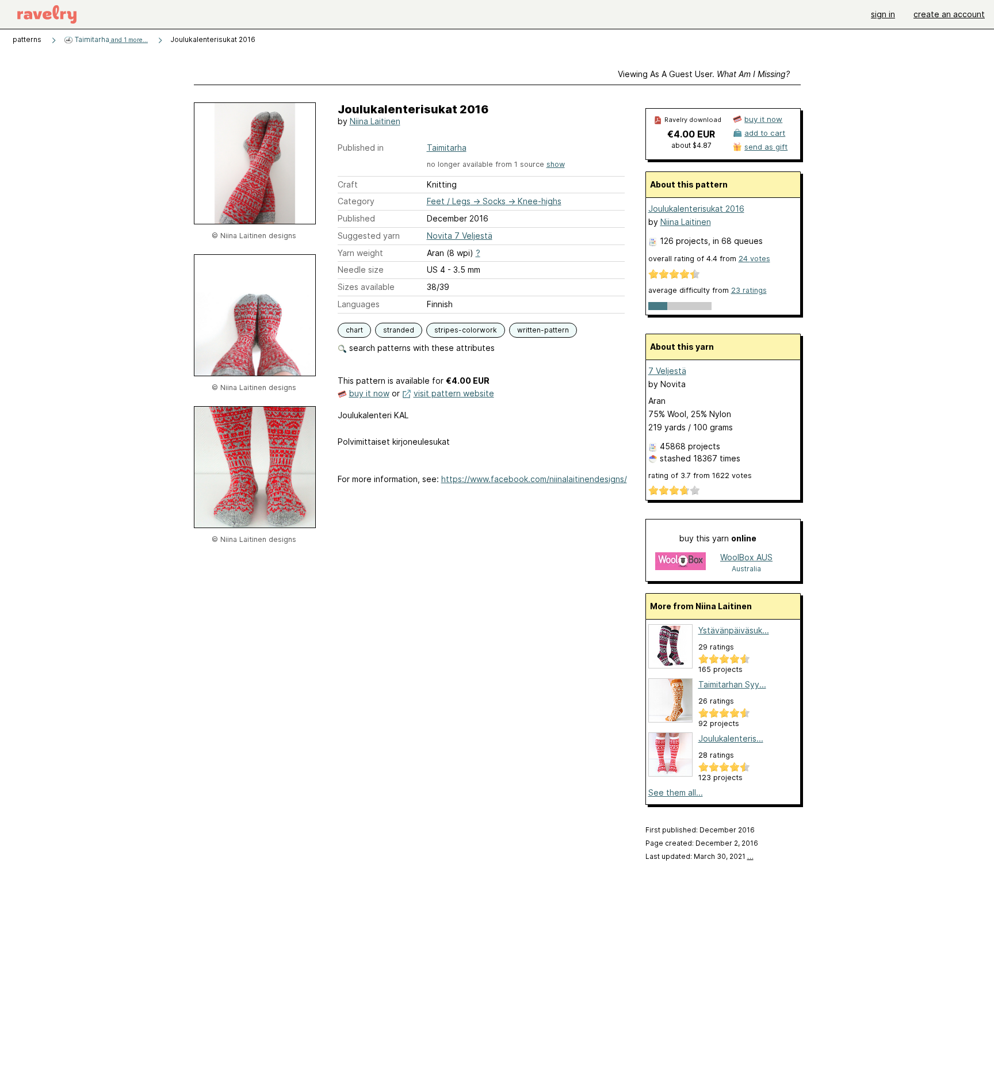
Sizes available (366, 287)
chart (354, 330)
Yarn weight (360, 253)
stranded (398, 330)
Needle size (361, 269)
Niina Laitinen (375, 121)
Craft (348, 184)
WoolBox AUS (746, 557)
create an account (949, 14)
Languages (359, 304)
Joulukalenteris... (730, 738)
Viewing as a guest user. (704, 74)
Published (356, 218)
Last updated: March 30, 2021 (699, 856)
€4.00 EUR (691, 134)
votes (754, 258)
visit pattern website (454, 393)
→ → (494, 201)
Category (356, 201)
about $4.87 (691, 145)
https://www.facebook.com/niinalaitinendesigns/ (534, 479)
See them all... (675, 792)
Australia (746, 568)
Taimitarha (110, 39)
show (555, 164)
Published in (361, 147)
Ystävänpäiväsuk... (733, 630)
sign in (883, 14)
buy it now (369, 393)
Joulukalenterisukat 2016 (696, 208)
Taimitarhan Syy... (732, 684)
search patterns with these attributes (421, 348)
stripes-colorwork (465, 330)
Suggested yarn (369, 235)
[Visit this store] (680, 562)
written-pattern (543, 330)
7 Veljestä (667, 371)
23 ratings (749, 290)
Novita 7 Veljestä (459, 235)
